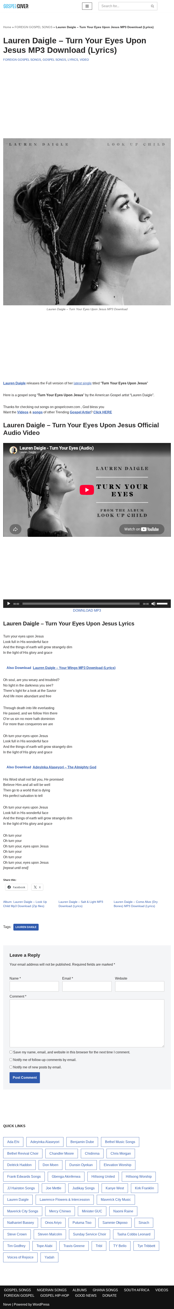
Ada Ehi (13, 1142)
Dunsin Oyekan (81, 1165)
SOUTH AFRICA (136, 1290)
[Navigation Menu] (87, 6)
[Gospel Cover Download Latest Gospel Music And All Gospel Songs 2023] (16, 6)
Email (67, 978)
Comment (18, 996)
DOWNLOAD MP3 (87, 610)
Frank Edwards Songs (24, 1176)
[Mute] (153, 604)
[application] (87, 603)
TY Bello (119, 1246)
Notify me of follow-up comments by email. (44, 1060)
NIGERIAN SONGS (52, 1290)
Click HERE (102, 412)
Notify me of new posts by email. (37, 1067)
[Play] (9, 604)
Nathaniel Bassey (20, 1222)
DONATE (109, 1295)
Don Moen (50, 1165)
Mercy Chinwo (60, 1211)
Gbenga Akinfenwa (66, 1176)
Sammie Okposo (115, 1222)
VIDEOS (161, 1290)
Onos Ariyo (53, 1222)
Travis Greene (74, 1246)
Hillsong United (103, 1176)
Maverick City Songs (22, 1211)
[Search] (152, 6)
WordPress (41, 1304)
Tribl (99, 1246)
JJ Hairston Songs (21, 1188)
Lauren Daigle (14, 383)
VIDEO (84, 59)
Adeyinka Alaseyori (44, 1142)
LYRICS (73, 59)
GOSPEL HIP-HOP (54, 1295)
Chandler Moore (61, 1153)
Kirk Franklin (144, 1188)
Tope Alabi (44, 1246)
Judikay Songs (83, 1188)
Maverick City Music (116, 1199)
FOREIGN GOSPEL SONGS (33, 27)
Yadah (49, 1257)
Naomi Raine (123, 1211)
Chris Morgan (121, 1153)
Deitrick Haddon (19, 1165)
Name (15, 978)
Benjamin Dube (82, 1142)
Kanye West (115, 1188)
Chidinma (92, 1153)
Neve (7, 1304)
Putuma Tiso (82, 1222)
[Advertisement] (87, 96)
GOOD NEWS (86, 1295)
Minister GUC (92, 1211)
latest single (83, 383)
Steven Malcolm (50, 1234)
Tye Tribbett (146, 1246)
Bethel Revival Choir (22, 1153)
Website (121, 978)
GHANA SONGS (105, 1290)
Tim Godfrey (16, 1246)
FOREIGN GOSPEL (19, 1295)
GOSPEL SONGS (54, 59)
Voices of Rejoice (20, 1257)
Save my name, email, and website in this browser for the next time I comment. (71, 1052)
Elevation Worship (117, 1165)
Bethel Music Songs (120, 1142)
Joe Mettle (53, 1188)
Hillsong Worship (139, 1176)
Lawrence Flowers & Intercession (65, 1199)
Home (7, 27)
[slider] (163, 603)
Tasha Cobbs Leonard (133, 1234)
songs (37, 412)
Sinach (144, 1222)
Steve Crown (17, 1234)
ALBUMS (80, 1290)
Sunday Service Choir (89, 1234)
